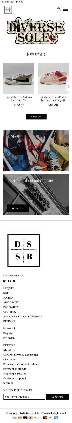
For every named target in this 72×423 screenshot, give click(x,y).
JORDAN (8, 297)
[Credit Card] (14, 418)
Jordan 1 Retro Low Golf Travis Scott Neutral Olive (19, 98)
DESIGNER (9, 321)
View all (36, 116)
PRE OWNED (10, 307)
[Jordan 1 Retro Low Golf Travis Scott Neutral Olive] (18, 78)
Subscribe (57, 396)
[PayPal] (20, 418)
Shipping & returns (14, 373)
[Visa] (51, 418)
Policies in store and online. (20, 364)
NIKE (6, 293)
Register (8, 333)
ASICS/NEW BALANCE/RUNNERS (22, 316)
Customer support (14, 378)
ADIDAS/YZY (11, 302)
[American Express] (56, 418)
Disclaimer (10, 359)
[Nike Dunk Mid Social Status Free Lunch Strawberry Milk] (53, 78)
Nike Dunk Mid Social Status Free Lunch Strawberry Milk (53, 98)
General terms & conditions (20, 354)
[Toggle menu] (65, 9)
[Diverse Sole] (8, 9)
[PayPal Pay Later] (30, 418)
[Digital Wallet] (38, 418)
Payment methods (14, 368)
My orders (9, 338)
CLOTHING (9, 311)
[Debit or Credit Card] (25, 418)
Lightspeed (60, 413)
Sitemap (8, 383)
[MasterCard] (45, 418)
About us (9, 350)
